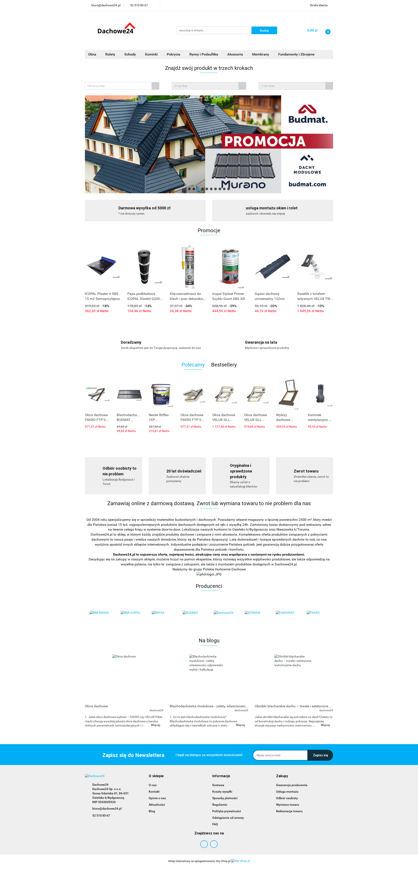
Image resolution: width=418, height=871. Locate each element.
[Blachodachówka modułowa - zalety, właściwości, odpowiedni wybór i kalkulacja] (209, 677)
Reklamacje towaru (289, 811)
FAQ (215, 824)
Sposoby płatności (225, 798)
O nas (153, 785)
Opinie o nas (157, 798)
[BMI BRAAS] (100, 613)
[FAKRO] (317, 613)
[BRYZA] (162, 613)
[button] (156, 776)
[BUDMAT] (193, 613)
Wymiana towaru (287, 804)
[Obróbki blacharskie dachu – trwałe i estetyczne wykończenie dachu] (294, 677)
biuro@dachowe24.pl (107, 808)
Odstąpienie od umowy (228, 817)
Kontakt (154, 791)
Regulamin (219, 804)
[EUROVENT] (286, 613)
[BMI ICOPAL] (131, 613)
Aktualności (157, 804)
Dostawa (218, 785)
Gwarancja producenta (291, 785)
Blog (152, 811)
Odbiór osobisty (287, 798)
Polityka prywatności (226, 811)
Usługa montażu (287, 791)
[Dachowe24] (224, 613)
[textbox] (118, 86)
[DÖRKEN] (255, 613)
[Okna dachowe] (124, 677)
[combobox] (122, 86)
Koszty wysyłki (222, 791)
